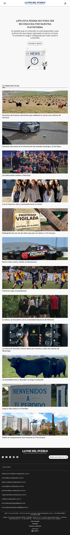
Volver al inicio (35, 43)
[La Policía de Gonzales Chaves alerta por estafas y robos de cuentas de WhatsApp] (35, 335)
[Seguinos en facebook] (17, 457)
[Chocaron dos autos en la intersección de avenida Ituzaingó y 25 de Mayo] (35, 133)
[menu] (13, 3)
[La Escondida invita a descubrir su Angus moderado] (35, 366)
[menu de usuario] (65, 3)
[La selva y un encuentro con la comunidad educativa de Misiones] (35, 306)
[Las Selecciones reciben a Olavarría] (35, 162)
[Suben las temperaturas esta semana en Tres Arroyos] (35, 424)
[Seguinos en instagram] (14, 457)
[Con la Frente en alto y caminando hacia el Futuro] (35, 190)
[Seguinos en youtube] (6, 457)
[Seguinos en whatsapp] (3, 457)
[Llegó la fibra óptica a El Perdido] (35, 395)
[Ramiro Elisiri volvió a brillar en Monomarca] (35, 248)
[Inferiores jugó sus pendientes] (35, 277)
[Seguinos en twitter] (10, 457)
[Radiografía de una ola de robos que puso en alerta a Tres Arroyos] (35, 219)
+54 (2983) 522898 (35, 514)
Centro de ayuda (35, 521)
